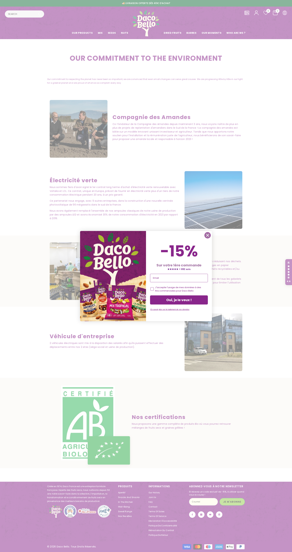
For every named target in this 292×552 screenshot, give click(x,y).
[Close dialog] (208, 235)
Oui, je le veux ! (179, 300)
